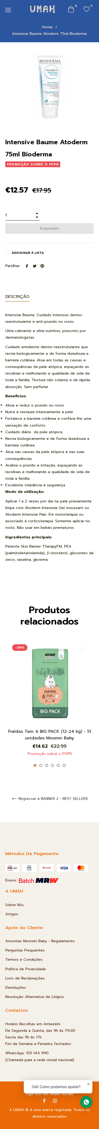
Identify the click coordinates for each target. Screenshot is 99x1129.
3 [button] (46, 765)
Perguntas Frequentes (25, 950)
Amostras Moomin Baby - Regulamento (40, 941)
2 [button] (40, 765)
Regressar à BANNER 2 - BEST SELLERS (52, 799)
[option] (49, 704)
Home (47, 27)
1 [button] (35, 765)
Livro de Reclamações (25, 978)
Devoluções (15, 987)
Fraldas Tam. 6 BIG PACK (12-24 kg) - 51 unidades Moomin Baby (49, 734)
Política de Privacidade (25, 969)
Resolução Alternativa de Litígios (34, 997)
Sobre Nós (14, 905)
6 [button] (64, 765)
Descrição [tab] (17, 296)
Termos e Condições (24, 959)
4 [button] (52, 765)
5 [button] (58, 765)
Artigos (11, 914)
